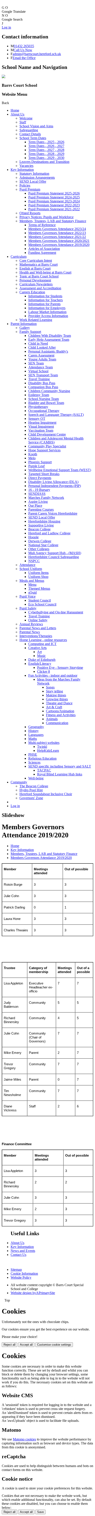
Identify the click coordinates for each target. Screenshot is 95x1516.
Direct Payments (39, 478)
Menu (32, 584)
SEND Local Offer (32, 181)
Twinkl (42, 746)
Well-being (36, 778)
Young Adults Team (42, 359)
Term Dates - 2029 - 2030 (46, 158)
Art (39, 652)
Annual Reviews (31, 624)
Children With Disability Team (49, 335)
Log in (6, 27)
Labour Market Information (47, 312)
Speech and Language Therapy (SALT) (56, 414)
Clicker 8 (43, 671)
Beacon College (39, 529)
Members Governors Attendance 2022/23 (57, 233)
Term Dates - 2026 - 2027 (46, 146)
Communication (57, 723)
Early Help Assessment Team (48, 339)
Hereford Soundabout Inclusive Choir (45, 794)
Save (40, 1512)
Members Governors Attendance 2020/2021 (58, 241)
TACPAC (44, 770)
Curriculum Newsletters (36, 284)
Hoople (33, 537)
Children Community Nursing (49, 391)
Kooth (32, 454)
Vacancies (26, 166)
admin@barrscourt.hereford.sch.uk (37, 54)
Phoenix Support (40, 462)
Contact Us (18, 1254)
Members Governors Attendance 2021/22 (57, 237)
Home (15, 110)
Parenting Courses (41, 509)
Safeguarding (28, 130)
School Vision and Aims (36, 126)
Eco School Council (42, 604)
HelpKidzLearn (48, 750)
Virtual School (38, 371)
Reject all (9, 1344)
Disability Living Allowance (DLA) (53, 482)
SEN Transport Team (43, 375)
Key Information (22, 169)
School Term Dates (32, 138)
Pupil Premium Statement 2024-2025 (54, 197)
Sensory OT (36, 418)
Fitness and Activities (61, 715)
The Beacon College (33, 786)
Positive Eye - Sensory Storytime (60, 667)
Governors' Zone (31, 798)
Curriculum (19, 256)
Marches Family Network (46, 497)
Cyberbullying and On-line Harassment (55, 612)
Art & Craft (54, 707)
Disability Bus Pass (41, 383)
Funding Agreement (42, 252)
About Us (17, 114)
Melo (32, 458)
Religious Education (42, 758)
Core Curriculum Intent (35, 260)
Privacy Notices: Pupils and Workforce (46, 217)
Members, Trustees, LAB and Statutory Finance (52, 221)
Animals (52, 719)
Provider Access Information (48, 316)
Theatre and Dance (59, 703)
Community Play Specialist (47, 446)
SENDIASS (37, 494)
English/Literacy (39, 663)
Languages (36, 735)
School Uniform (30, 569)
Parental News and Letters (37, 628)
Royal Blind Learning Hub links (59, 774)
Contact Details (30, 134)
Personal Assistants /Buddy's (48, 351)
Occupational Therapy (43, 411)
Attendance (27, 565)
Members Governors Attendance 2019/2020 (58, 245)
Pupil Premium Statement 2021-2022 (54, 209)
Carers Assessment (41, 355)
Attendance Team (40, 367)
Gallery (24, 328)
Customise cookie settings (54, 1344)
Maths (32, 739)
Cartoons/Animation (60, 711)
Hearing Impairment (42, 422)
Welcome (25, 118)
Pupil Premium (29, 189)
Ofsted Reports (29, 213)
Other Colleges (38, 549)
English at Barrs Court (35, 268)
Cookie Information (24, 1273)
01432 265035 (24, 46)
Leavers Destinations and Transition (44, 162)
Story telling (54, 691)
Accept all (26, 1344)
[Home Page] (3, 77)
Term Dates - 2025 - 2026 (46, 142)
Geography (36, 727)
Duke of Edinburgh (41, 660)
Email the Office (24, 58)
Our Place (35, 505)
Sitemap (16, 1269)
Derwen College (39, 541)
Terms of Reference (42, 225)
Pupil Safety (27, 608)
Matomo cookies (24, 1439)
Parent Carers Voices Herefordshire (52, 513)
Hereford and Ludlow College (49, 533)
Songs (50, 687)
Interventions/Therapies (35, 636)
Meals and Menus (31, 580)
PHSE (32, 754)
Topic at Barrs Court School (39, 276)
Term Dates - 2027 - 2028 (46, 150)
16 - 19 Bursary (39, 490)
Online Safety (38, 620)
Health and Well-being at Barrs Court (45, 272)
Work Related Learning (35, 320)
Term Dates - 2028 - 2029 (46, 154)
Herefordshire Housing (44, 521)
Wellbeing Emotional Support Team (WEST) (59, 470)
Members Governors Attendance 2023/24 (57, 229)
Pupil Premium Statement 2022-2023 (54, 205)
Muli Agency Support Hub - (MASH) (54, 553)
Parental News (29, 632)
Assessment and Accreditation (40, 288)
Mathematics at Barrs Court (38, 264)
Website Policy (21, 1277)
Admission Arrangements (37, 177)
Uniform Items (38, 573)
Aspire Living (38, 501)
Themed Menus (39, 588)
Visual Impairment (41, 426)
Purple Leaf (36, 466)
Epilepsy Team (38, 395)
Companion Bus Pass (43, 387)
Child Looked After (42, 347)
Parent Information (24, 324)
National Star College (43, 545)
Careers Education (32, 292)
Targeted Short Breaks (43, 474)
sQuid (32, 592)
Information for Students (45, 296)
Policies (24, 185)
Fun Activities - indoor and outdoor (52, 675)
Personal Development (35, 280)
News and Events (23, 1251)
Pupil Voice (27, 596)
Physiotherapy (38, 407)
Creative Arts (37, 648)
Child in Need (38, 343)
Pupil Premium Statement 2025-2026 (54, 193)
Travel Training (39, 379)
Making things (56, 695)
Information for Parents (44, 304)
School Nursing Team (43, 399)
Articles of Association (44, 249)
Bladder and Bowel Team (46, 403)
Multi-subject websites (43, 742)
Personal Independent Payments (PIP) (54, 486)
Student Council (39, 600)
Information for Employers (46, 308)
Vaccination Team (40, 430)
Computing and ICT (42, 644)
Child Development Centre (47, 434)
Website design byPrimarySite (33, 1293)
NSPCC (34, 561)
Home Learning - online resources (43, 640)
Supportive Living (41, 525)
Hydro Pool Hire (31, 790)
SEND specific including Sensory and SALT (59, 766)
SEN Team (36, 363)
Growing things (57, 699)
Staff (22, 122)
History (33, 731)
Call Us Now (23, 50)
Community (19, 782)
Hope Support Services (44, 450)
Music (41, 656)
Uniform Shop (38, 577)
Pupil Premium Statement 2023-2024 (54, 201)
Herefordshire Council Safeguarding (53, 557)
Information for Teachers (45, 300)
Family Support (30, 331)
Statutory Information (34, 173)
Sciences (34, 762)
